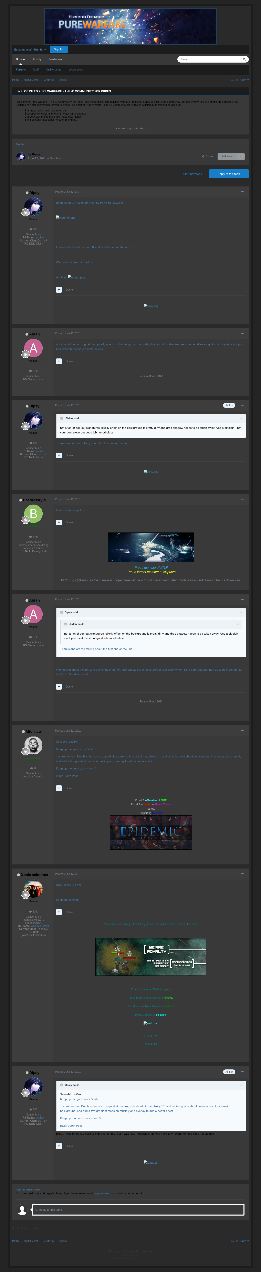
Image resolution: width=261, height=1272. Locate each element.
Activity (37, 59)
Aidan (34, 334)
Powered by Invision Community (130, 1258)
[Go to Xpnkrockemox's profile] (33, 889)
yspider (40, 237)
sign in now (101, 1193)
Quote (69, 289)
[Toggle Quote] (62, 418)
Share (208, 156)
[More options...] (243, 192)
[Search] (244, 59)
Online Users (53, 69)
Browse (20, 59)
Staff (36, 69)
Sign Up (58, 49)
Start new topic (192, 173)
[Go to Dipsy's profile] (20, 156)
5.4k (35, 911)
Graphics (55, 158)
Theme (113, 1251)
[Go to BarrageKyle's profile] (33, 514)
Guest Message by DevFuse (130, 128)
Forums (21, 69)
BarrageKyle (34, 500)
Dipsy (34, 193)
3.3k (35, 371)
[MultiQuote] (59, 290)
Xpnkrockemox (34, 875)
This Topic (228, 59)
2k (35, 768)
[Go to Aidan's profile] (33, 348)
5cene (40, 379)
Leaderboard (76, 69)
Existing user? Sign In (29, 49)
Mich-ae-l (34, 731)
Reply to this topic (229, 173)
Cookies (147, 1251)
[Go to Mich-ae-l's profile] (33, 745)
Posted (68, 191)
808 (34, 229)
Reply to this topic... (51, 1209)
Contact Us (131, 1251)
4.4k (35, 536)
